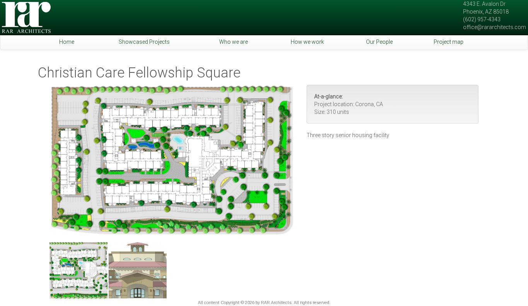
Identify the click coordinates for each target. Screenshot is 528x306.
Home (66, 42)
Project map (448, 42)
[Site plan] (172, 161)
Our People (379, 42)
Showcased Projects (144, 42)
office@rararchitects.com (494, 27)
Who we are (233, 42)
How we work (307, 42)
